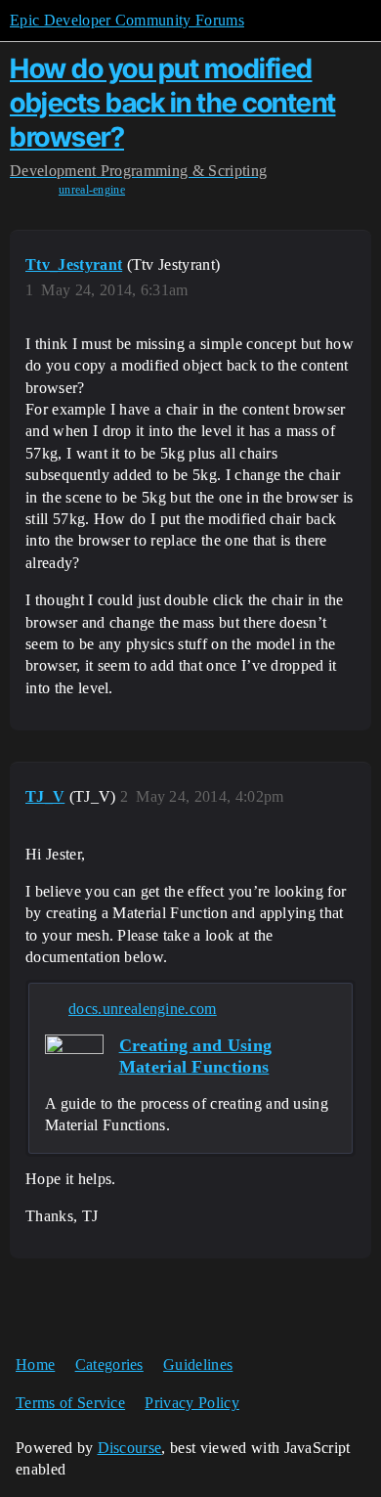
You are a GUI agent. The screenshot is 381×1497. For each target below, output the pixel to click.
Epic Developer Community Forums (127, 20)
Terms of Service (70, 1402)
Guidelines (198, 1364)
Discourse (130, 1447)
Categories (109, 1364)
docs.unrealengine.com (142, 1008)
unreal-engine (92, 190)
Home (35, 1364)
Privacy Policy (191, 1402)
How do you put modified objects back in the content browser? (173, 103)
